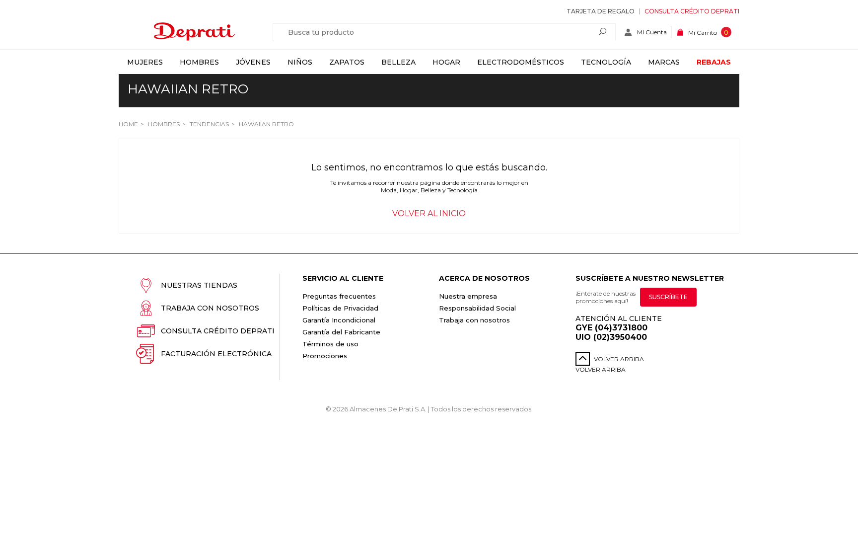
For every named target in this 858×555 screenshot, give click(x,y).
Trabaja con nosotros (210, 308)
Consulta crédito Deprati (691, 11)
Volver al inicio (429, 213)
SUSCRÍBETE (668, 297)
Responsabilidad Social (477, 308)
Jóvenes (253, 62)
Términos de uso (330, 344)
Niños (299, 62)
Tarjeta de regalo (601, 11)
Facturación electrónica (216, 353)
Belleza (398, 62)
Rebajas (714, 62)
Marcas (664, 62)
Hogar (446, 62)
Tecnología (606, 62)
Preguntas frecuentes (339, 296)
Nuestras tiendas (199, 285)
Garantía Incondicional (338, 320)
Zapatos (346, 62)
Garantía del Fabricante (341, 332)
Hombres (199, 62)
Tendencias (208, 124)
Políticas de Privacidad (340, 308)
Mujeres (145, 62)
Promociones (324, 356)
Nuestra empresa (468, 296)
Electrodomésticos (520, 62)
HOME (128, 124)
